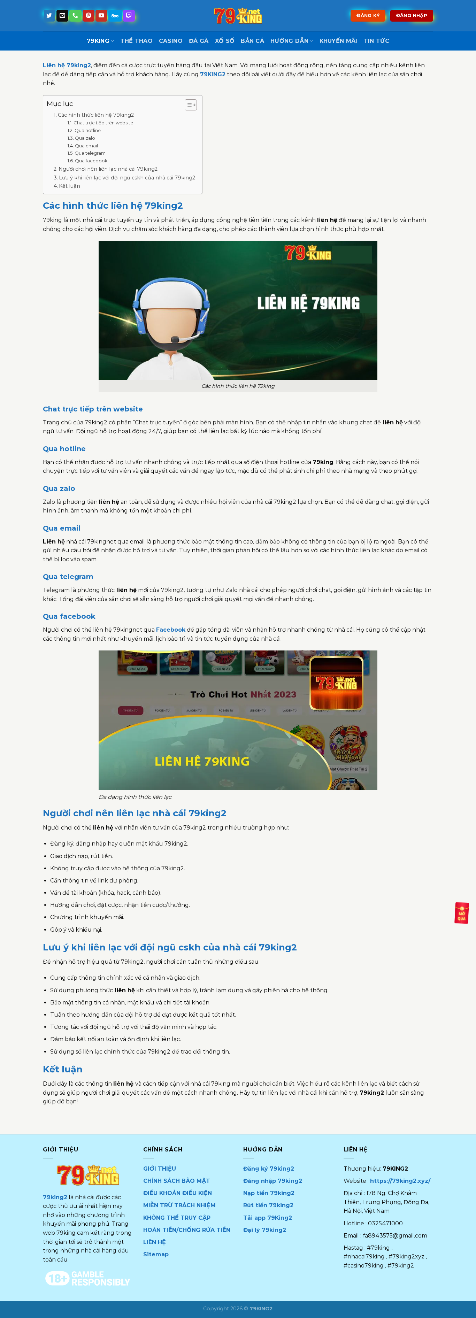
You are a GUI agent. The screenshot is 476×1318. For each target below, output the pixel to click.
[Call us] (75, 16)
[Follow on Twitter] (49, 16)
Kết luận (69, 186)
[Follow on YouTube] (101, 16)
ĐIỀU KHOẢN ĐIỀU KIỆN (177, 1193)
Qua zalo (85, 138)
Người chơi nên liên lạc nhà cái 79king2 (108, 169)
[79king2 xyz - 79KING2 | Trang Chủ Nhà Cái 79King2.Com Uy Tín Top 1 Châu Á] (238, 15)
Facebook (170, 629)
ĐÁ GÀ (199, 41)
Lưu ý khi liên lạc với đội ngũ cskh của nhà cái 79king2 (127, 178)
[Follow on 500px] (115, 16)
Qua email (86, 145)
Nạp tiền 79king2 (268, 1193)
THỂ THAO (136, 41)
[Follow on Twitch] (129, 16)
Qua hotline (88, 130)
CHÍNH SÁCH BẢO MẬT (176, 1181)
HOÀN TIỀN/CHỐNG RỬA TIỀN (186, 1230)
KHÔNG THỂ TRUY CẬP (176, 1218)
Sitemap (156, 1254)
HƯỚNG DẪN (289, 41)
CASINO (171, 41)
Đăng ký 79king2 (268, 1168)
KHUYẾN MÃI (339, 41)
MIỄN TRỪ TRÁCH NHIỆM (179, 1205)
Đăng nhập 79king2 (272, 1181)
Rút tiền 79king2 (268, 1205)
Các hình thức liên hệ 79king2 (96, 115)
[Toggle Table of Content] (187, 105)
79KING (98, 41)
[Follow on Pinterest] (88, 16)
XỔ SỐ (225, 41)
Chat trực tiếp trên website (103, 122)
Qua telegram (90, 153)
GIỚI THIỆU (159, 1168)
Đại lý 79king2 (264, 1230)
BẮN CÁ (252, 41)
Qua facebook (91, 160)
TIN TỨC (376, 41)
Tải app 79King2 (267, 1218)
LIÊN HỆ (154, 1242)
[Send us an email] (62, 16)
